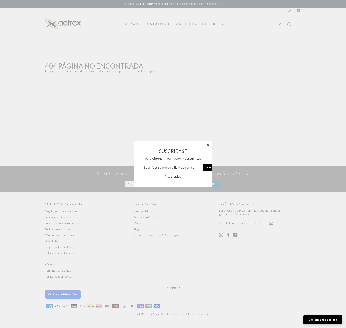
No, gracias (173, 177)
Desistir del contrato (322, 320)
